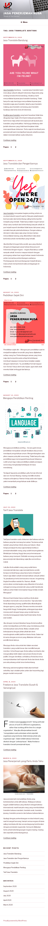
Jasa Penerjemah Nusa (22, 13)
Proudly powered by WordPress (15, 921)
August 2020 (8, 891)
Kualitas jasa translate (11, 115)
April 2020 (7, 900)
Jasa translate (8, 90)
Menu (25, 22)
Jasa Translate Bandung (15, 40)
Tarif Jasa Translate (13, 510)
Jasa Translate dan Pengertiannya (20, 163)
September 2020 (10, 886)
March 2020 (8, 905)
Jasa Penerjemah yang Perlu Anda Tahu (23, 761)
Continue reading (9, 140)
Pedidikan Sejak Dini (13, 295)
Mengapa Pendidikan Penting (18, 398)
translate (23, 722)
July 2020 (7, 896)
